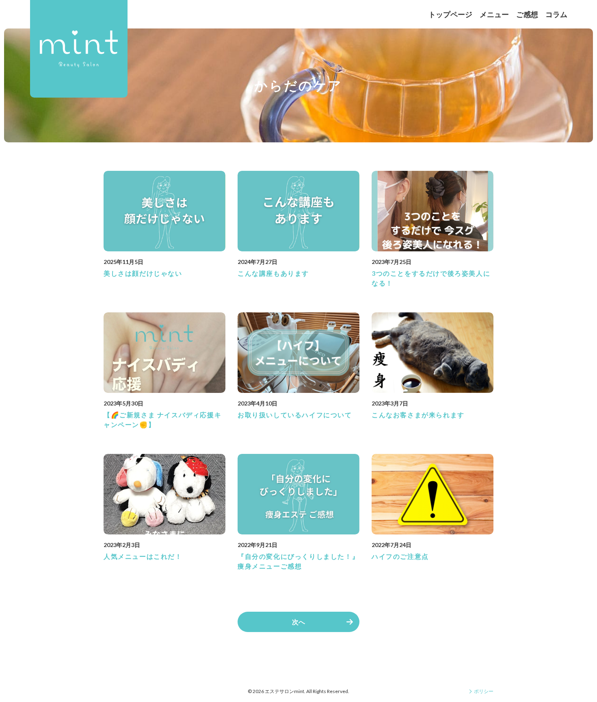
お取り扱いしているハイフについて (295, 415)
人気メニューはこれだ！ (143, 556)
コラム (556, 14)
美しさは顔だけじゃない (143, 273)
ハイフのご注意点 (400, 556)
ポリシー (483, 691)
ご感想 (527, 14)
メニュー (494, 14)
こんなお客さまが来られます (418, 415)
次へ (298, 622)
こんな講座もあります (273, 273)
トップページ (450, 14)
